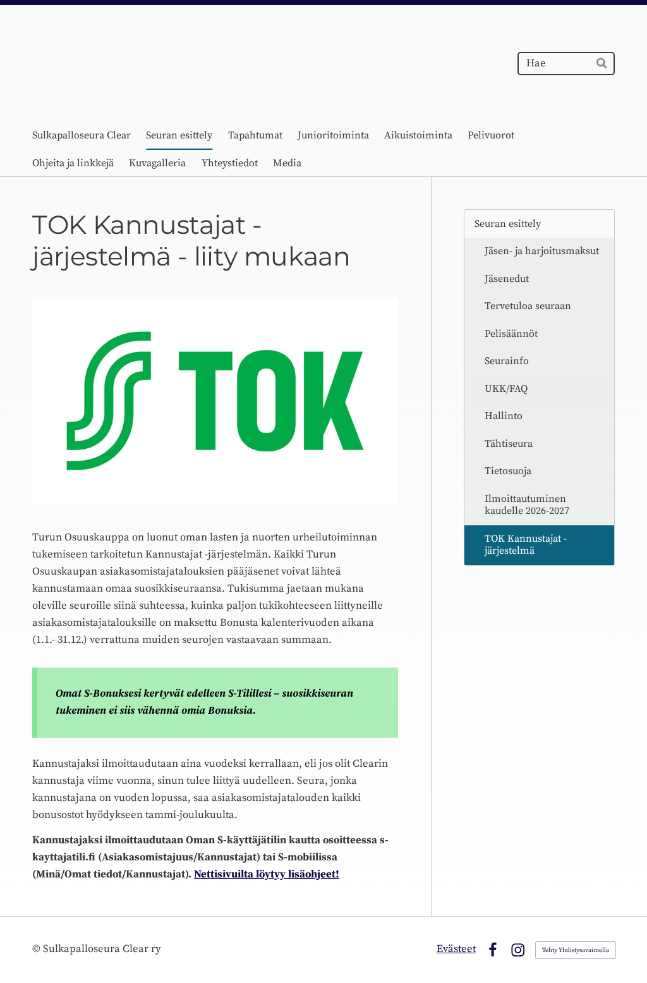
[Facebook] (492, 950)
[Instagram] (518, 950)
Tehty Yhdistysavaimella (575, 950)
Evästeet (456, 949)
